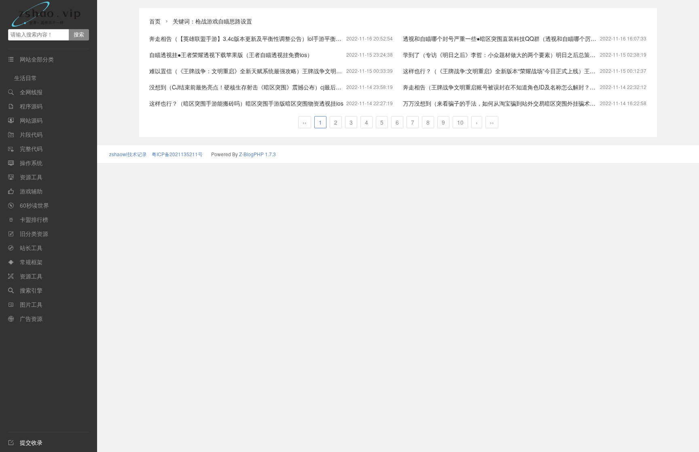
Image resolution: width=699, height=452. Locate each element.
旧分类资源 (34, 233)
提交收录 (25, 442)
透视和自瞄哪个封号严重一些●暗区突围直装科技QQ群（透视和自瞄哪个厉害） (502, 38)
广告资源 (31, 318)
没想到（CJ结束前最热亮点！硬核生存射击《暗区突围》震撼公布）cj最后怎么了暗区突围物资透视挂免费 (282, 87)
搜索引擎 (31, 290)
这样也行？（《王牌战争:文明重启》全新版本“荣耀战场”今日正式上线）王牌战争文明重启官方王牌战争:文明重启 (545, 71)
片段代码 (31, 134)
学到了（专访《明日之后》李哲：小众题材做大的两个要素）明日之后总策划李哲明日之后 (516, 55)
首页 (155, 21)
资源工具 (31, 177)
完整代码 (31, 148)
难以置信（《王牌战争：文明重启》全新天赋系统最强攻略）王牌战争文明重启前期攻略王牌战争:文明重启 (283, 71)
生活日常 (25, 78)
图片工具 (31, 304)
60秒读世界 (34, 205)
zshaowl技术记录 (128, 154)
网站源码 (31, 120)
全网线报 (31, 92)
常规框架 (31, 262)
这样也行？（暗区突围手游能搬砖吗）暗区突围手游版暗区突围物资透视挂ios (246, 103)
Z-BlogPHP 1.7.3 (257, 154)
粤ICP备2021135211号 (177, 154)
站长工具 (31, 248)
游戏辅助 (31, 191)
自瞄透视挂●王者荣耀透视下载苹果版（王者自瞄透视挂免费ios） (231, 55)
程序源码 (31, 106)
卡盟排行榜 (34, 219)
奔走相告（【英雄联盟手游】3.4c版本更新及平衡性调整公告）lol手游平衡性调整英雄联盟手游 (268, 38)
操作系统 (31, 163)
